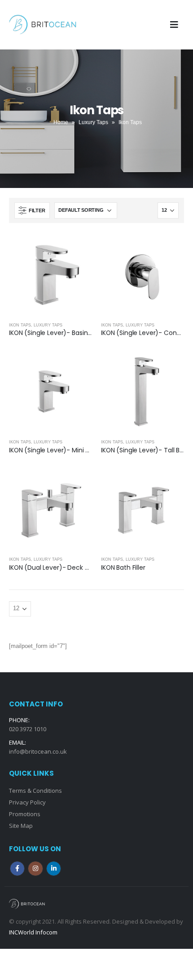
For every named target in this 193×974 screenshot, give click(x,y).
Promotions (24, 814)
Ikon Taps (20, 325)
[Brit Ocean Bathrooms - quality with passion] (42, 24)
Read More (77, 247)
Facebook (17, 868)
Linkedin (53, 868)
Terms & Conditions (35, 790)
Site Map (21, 826)
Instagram (35, 868)
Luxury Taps (93, 122)
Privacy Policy (27, 802)
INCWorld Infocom (33, 932)
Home (60, 122)
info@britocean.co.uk (38, 751)
